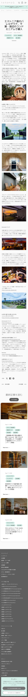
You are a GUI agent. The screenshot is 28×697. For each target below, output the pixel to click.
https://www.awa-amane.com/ (9, 290)
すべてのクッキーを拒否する (14, 692)
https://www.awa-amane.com (9, 354)
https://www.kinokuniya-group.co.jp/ (11, 339)
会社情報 (17, 430)
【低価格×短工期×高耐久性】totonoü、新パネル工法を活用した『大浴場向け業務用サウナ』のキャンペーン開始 (14, 439)
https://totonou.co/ (7, 322)
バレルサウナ (16, 10)
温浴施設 (9, 432)
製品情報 (15, 432)
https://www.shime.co (7, 361)
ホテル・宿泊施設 (18, 35)
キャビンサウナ (10, 476)
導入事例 (18, 38)
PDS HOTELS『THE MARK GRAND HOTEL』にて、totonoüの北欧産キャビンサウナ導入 (14, 531)
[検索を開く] (19, 3)
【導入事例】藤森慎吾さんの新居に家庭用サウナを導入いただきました (14, 7)
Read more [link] (5, 447)
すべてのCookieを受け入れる (14, 688)
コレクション (9, 10)
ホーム (2, 10)
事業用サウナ (10, 38)
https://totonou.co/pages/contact (10, 317)
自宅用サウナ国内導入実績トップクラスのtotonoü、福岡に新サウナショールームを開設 (13, 486)
